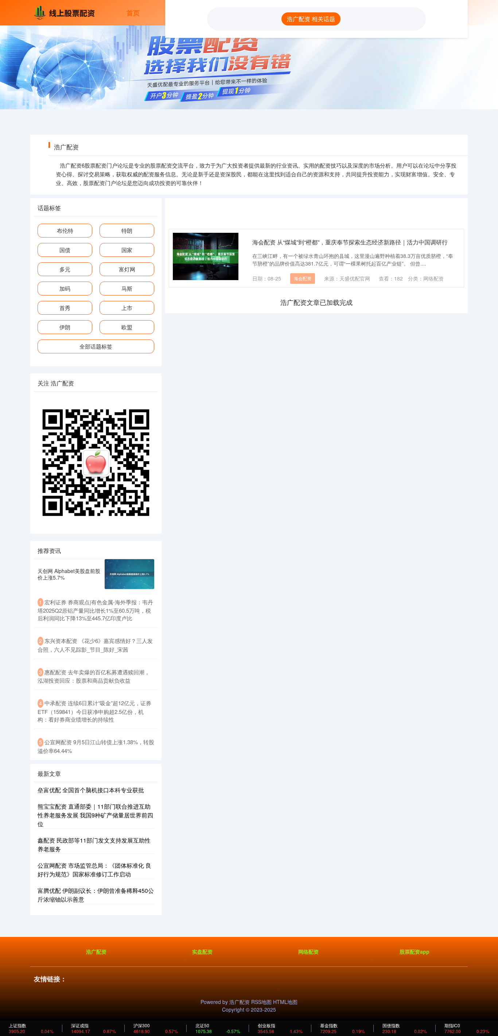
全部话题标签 (95, 346)
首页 (133, 12)
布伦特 (65, 230)
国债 (64, 250)
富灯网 (127, 269)
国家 (126, 250)
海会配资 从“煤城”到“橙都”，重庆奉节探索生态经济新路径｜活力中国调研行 (350, 242)
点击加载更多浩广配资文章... (317, 302)
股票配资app (414, 951)
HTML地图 (285, 1001)
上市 (126, 307)
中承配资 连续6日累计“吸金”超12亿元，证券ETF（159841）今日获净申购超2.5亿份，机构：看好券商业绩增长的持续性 (94, 711)
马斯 (126, 288)
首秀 (64, 307)
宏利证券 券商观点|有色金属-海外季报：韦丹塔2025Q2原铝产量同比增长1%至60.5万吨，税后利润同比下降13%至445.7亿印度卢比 (95, 610)
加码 (64, 288)
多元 (64, 269)
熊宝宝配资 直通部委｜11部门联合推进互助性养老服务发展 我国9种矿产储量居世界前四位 (95, 815)
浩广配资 (96, 951)
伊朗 (64, 327)
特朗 (126, 230)
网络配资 (308, 951)
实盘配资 (202, 951)
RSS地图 (261, 1001)
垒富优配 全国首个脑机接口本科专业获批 (91, 790)
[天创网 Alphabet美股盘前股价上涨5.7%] (129, 574)
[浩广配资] (66, 12)
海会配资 (302, 278)
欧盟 (126, 327)
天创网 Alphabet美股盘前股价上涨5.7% (69, 574)
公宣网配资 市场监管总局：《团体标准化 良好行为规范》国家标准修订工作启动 (94, 869)
